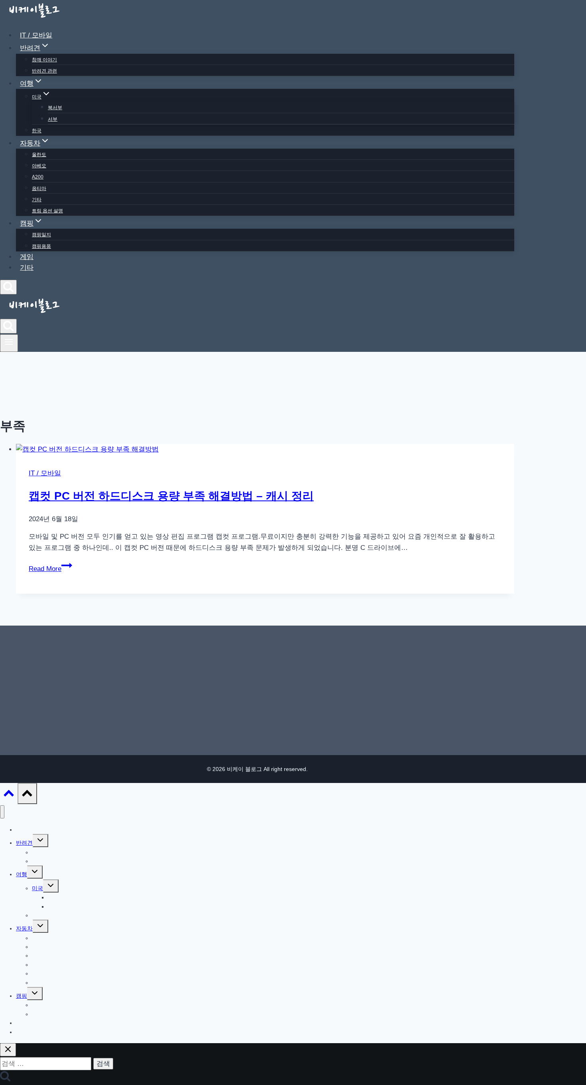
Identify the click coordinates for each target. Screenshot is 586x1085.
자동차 (24, 928)
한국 (36, 130)
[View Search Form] (8, 287)
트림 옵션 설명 (47, 211)
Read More (49, 569)
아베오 (39, 166)
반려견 (24, 843)
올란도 (39, 154)
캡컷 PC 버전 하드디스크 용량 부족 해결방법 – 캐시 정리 (171, 496)
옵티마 (39, 188)
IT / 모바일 (36, 35)
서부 (52, 119)
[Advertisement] (257, 684)
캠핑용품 (41, 246)
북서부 (55, 107)
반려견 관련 (44, 71)
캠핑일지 (41, 234)
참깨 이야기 (44, 60)
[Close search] (8, 1049)
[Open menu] (9, 343)
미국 (37, 888)
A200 (37, 177)
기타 (36, 199)
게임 (26, 257)
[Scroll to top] (9, 795)
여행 (21, 874)
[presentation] (265, 449)
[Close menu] (2, 811)
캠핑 (21, 996)
